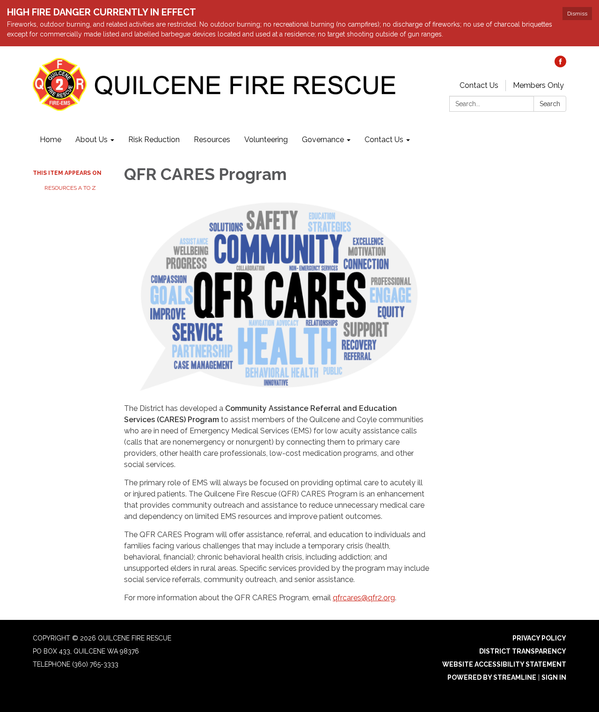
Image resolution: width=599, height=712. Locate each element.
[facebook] (560, 64)
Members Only (538, 85)
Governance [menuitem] (323, 139)
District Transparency (522, 651)
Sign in (553, 677)
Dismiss (577, 13)
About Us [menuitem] (91, 139)
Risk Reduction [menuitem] (154, 139)
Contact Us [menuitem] (384, 139)
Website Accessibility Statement (504, 664)
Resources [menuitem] (212, 139)
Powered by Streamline (491, 677)
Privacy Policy (539, 638)
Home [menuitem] (50, 139)
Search (550, 104)
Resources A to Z (70, 188)
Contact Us (479, 85)
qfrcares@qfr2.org (364, 597)
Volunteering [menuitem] (266, 139)
